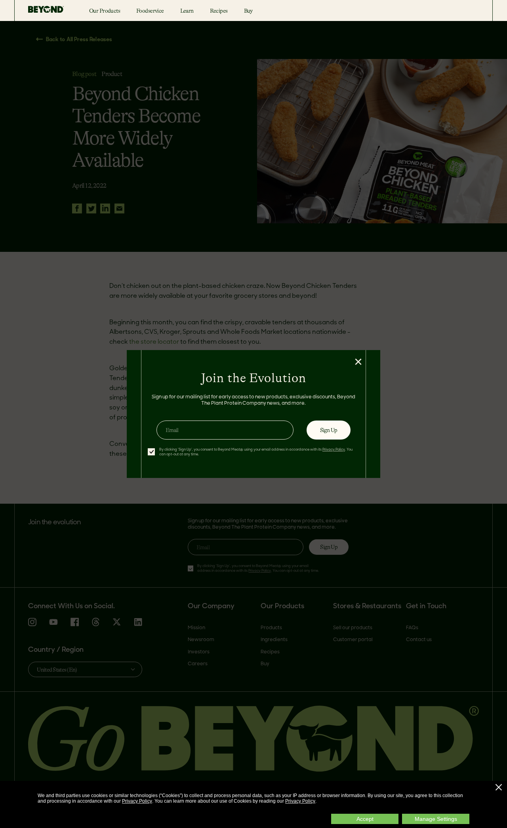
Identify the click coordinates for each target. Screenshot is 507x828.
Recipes (219, 11)
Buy (248, 11)
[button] (499, 787)
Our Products (104, 11)
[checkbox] (151, 451)
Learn (187, 11)
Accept (365, 819)
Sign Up (328, 430)
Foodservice (150, 11)
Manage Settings (436, 819)
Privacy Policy (137, 801)
